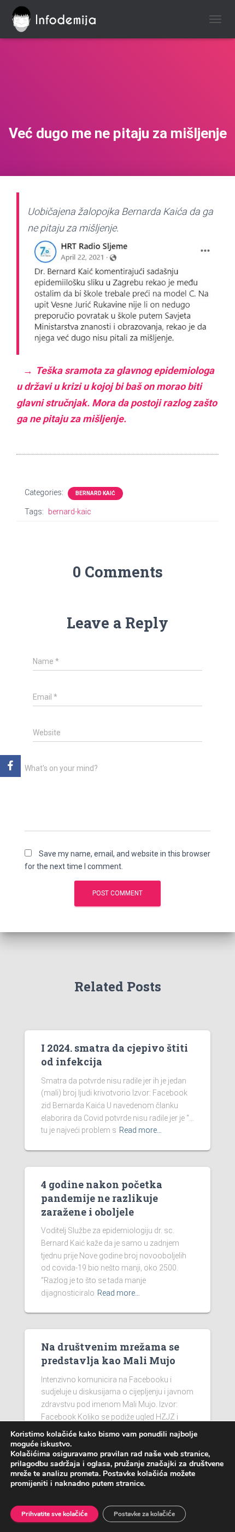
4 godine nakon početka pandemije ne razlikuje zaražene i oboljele (101, 1198)
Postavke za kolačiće (144, 1514)
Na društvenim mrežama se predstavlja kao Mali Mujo (110, 1353)
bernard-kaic (69, 511)
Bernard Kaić (95, 493)
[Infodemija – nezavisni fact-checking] (63, 19)
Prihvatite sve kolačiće (54, 1514)
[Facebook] (10, 766)
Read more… (140, 1130)
